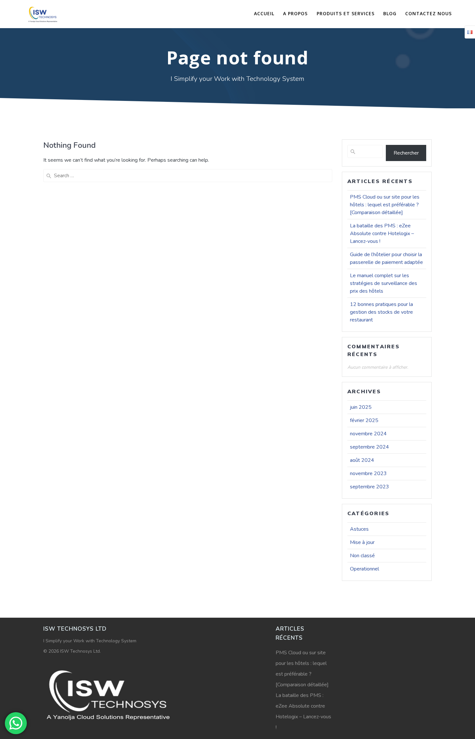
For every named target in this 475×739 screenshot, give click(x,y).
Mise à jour (362, 542)
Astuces (359, 529)
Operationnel (364, 568)
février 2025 (364, 420)
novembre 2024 (368, 433)
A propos (295, 13)
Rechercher (406, 153)
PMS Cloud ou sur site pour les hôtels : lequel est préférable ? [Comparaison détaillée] (384, 204)
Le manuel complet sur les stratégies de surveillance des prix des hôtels (383, 283)
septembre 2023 (369, 486)
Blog (389, 13)
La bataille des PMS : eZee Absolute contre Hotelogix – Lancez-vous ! (382, 233)
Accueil (264, 13)
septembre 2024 (369, 447)
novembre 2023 (368, 473)
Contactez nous (428, 13)
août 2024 (362, 460)
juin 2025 (361, 407)
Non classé (362, 555)
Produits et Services (346, 13)
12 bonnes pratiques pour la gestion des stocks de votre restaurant (381, 312)
